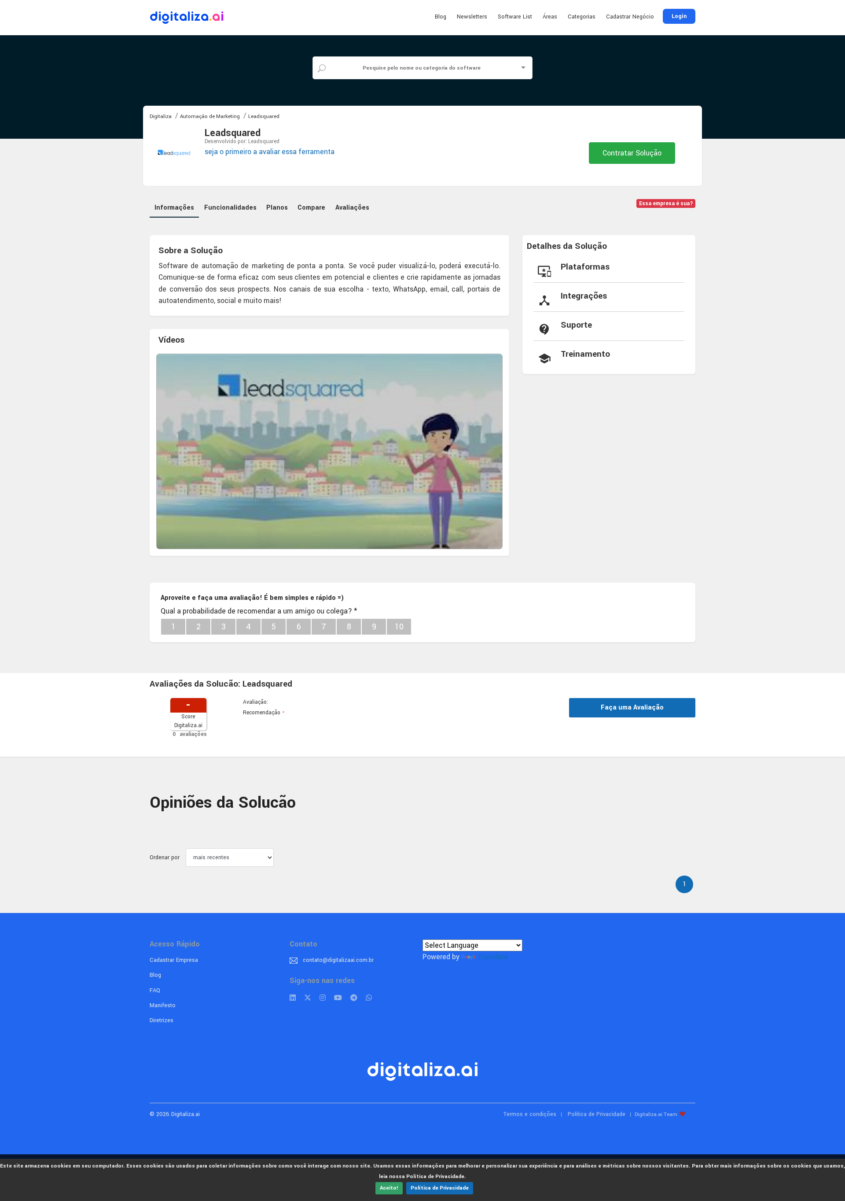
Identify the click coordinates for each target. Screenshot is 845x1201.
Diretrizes (161, 1020)
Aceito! (389, 1188)
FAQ (155, 990)
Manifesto (163, 1005)
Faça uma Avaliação (632, 707)
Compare (311, 207)
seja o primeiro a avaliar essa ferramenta (269, 152)
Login (679, 16)
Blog (440, 17)
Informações (174, 207)
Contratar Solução (632, 153)
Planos (277, 207)
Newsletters (472, 17)
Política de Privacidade (440, 1188)
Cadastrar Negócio (630, 17)
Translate (493, 957)
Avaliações (352, 207)
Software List (515, 17)
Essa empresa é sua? (666, 203)
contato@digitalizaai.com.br (338, 960)
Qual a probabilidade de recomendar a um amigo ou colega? (259, 611)
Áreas (550, 17)
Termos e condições (529, 1114)
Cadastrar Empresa (174, 960)
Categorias (581, 17)
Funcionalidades (230, 207)
